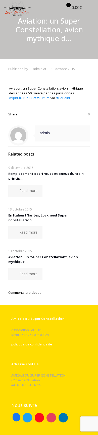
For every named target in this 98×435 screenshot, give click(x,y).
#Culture (43, 98)
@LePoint (63, 98)
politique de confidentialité (31, 344)
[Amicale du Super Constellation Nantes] (17, 7)
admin (37, 68)
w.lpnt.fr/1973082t (22, 98)
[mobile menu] (91, 7)
